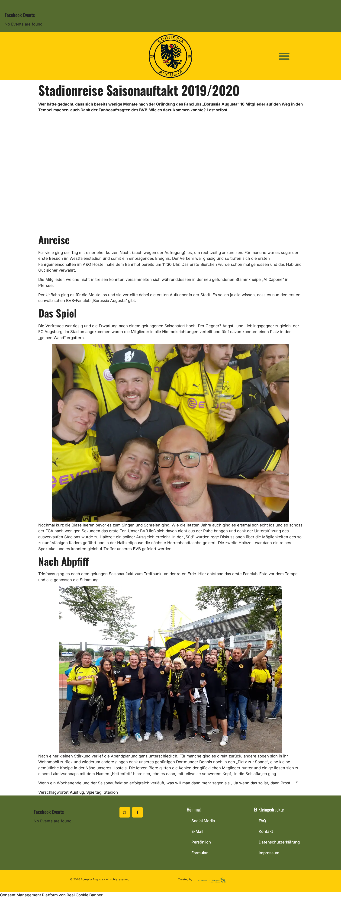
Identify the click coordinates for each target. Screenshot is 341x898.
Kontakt (266, 831)
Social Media (203, 820)
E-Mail (197, 831)
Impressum (269, 852)
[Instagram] (124, 812)
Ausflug (77, 792)
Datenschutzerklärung (279, 842)
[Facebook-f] (137, 812)
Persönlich (201, 842)
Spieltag (93, 792)
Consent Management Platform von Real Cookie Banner (51, 895)
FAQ (262, 820)
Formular (199, 852)
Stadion (111, 792)
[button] (284, 56)
